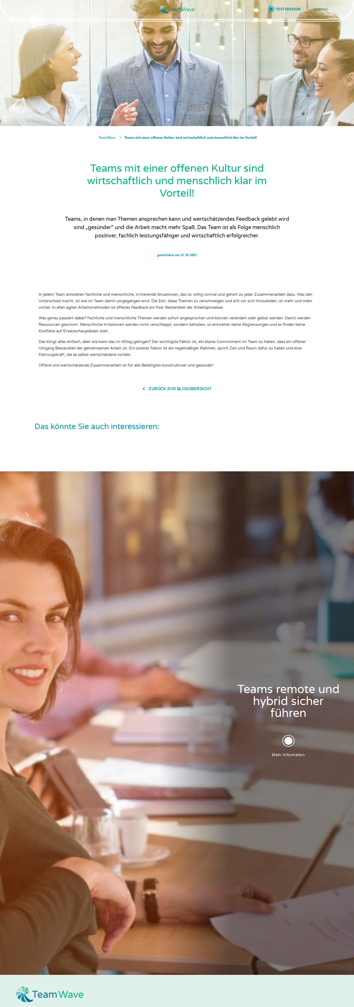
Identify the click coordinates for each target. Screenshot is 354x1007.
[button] (284, 9)
